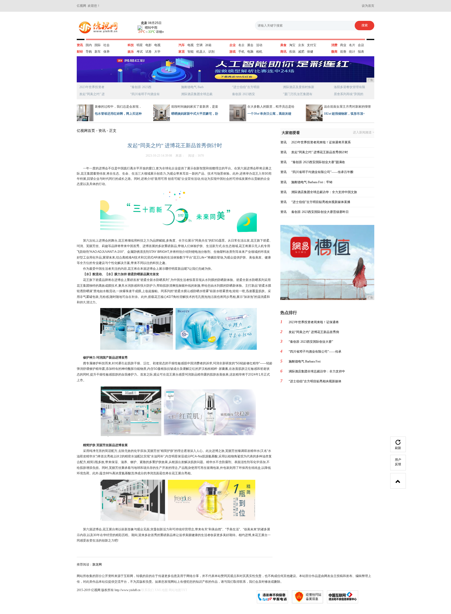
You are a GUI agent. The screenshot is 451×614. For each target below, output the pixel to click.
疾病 (292, 51)
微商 (334, 51)
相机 (259, 51)
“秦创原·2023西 (140, 87)
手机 (241, 51)
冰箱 (208, 45)
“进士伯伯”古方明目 (246, 87)
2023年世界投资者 (91, 87)
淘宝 (292, 45)
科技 (131, 45)
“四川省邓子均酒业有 (145, 94)
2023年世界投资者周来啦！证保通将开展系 (321, 142)
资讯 (80, 45)
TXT (184, 590)
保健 (310, 51)
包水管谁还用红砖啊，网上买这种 (118, 113)
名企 (241, 45)
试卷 (148, 51)
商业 (343, 45)
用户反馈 (398, 462)
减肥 (301, 51)
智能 (190, 51)
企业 (232, 45)
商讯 (283, 51)
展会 (250, 45)
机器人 (201, 51)
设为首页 (368, 6)
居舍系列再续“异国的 (348, 94)
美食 (283, 45)
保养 (106, 51)
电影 (148, 45)
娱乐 (131, 51)
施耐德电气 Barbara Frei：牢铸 (312, 182)
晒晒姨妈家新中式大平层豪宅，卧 (194, 113)
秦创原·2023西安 (243, 94)
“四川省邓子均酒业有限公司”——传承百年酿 (322, 172)
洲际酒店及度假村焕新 (298, 87)
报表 (361, 51)
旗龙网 (97, 564)
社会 (106, 45)
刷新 (398, 448)
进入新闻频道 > (363, 132)
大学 (157, 51)
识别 (211, 51)
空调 (199, 45)
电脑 (250, 51)
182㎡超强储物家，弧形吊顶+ (344, 113)
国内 (89, 45)
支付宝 (311, 45)
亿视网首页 (86, 131)
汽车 (182, 45)
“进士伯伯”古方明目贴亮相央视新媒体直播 (320, 202)
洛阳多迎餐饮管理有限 (349, 87)
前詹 (343, 51)
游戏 (232, 51)
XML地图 (161, 590)
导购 (89, 51)
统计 (352, 51)
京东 (301, 45)
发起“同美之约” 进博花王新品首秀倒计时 (319, 152)
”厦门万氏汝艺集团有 (297, 94)
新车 (97, 51)
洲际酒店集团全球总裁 (196, 94)
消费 (334, 45)
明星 (140, 45)
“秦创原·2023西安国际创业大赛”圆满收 (318, 162)
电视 (157, 45)
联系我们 (147, 590)
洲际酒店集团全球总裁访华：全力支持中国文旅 (324, 192)
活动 (259, 45)
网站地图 (175, 590)
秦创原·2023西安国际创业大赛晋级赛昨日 (320, 212)
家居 (182, 51)
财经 (80, 51)
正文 (112, 131)
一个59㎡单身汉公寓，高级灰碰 (269, 113)
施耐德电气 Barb (192, 87)
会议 (361, 45)
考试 (140, 51)
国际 (97, 45)
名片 (352, 45)
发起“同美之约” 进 (92, 94)
